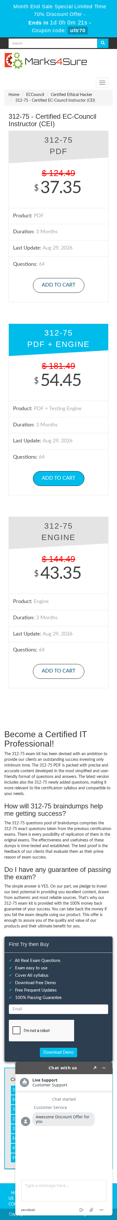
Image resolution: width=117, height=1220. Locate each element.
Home (14, 95)
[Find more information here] (64, 1138)
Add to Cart (59, 285)
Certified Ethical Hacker (71, 95)
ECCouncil (35, 95)
